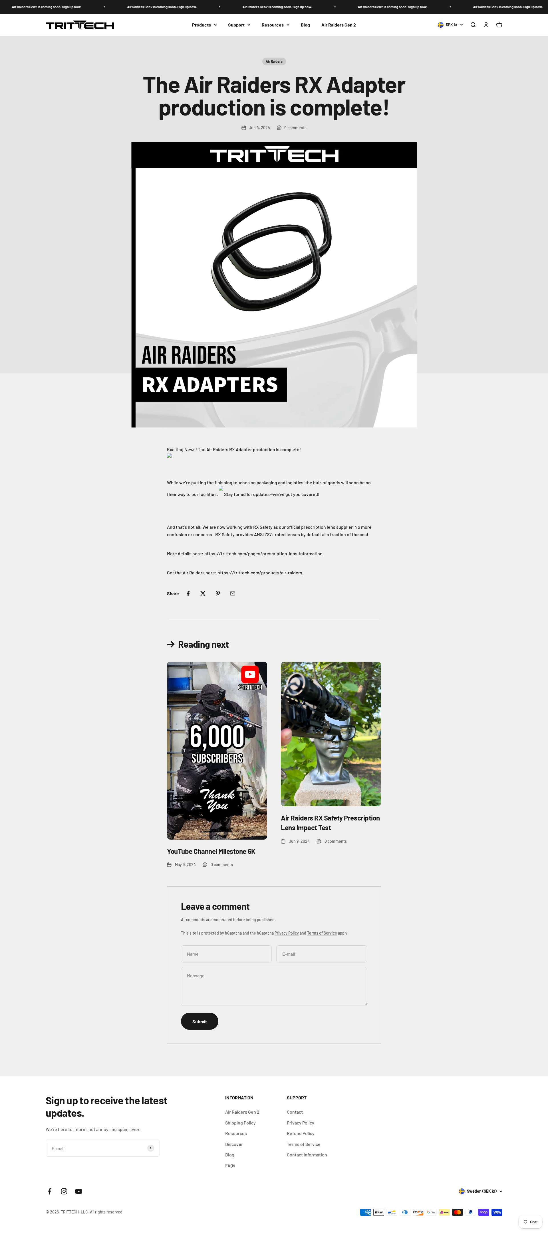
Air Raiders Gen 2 (338, 24)
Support (236, 24)
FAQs (230, 1165)
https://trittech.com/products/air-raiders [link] (259, 572)
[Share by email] (232, 593)
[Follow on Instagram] (64, 1191)
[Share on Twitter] (203, 593)
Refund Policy (301, 1133)
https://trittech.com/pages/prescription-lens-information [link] (263, 553)
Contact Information (307, 1154)
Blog (305, 24)
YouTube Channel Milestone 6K (211, 851)
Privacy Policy (287, 933)
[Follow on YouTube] (78, 1191)
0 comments (295, 127)
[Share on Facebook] (188, 593)
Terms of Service (322, 933)
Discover (234, 1144)
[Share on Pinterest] (217, 593)
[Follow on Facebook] (49, 1191)
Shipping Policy (240, 1122)
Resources (273, 24)
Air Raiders (274, 61)
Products (201, 24)
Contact (295, 1112)
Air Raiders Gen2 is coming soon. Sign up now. (144, 7)
